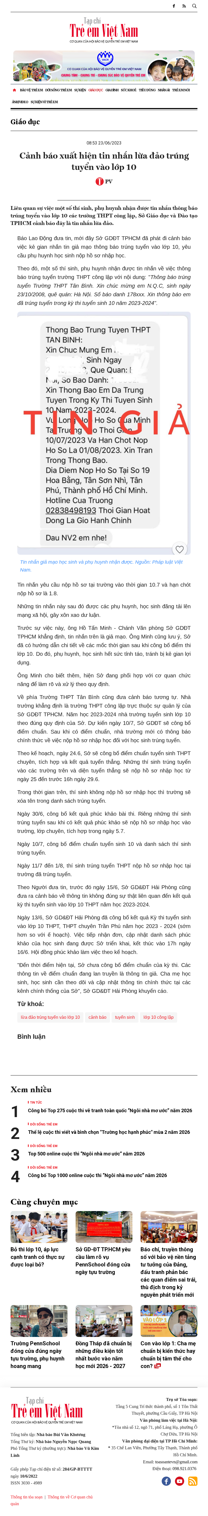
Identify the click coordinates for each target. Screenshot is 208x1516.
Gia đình (111, 90)
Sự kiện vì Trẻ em (44, 102)
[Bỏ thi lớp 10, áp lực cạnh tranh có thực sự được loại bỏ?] (39, 1227)
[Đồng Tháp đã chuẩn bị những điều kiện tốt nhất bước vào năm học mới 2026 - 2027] (104, 1321)
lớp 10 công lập (159, 1017)
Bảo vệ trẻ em (31, 90)
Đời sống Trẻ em (58, 90)
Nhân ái (164, 90)
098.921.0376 (185, 1468)
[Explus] (104, 1052)
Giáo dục (95, 90)
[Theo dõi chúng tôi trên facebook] (174, 6)
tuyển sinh (125, 1017)
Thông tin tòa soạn (27, 1497)
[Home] (15, 90)
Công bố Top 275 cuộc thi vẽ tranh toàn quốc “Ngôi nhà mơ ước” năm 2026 (110, 1110)
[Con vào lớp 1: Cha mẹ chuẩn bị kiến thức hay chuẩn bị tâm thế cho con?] (169, 1321)
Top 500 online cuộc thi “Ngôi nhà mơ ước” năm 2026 (86, 1154)
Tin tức (36, 1102)
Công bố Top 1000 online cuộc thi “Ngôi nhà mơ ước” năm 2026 (98, 1175)
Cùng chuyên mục (44, 1201)
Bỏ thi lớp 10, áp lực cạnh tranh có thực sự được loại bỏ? (37, 1257)
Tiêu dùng (147, 90)
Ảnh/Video (20, 102)
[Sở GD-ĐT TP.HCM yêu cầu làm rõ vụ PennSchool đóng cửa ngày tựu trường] (104, 1227)
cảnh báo (97, 1017)
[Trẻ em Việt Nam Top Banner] (104, 66)
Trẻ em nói (181, 90)
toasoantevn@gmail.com (176, 1462)
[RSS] (184, 6)
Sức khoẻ (128, 90)
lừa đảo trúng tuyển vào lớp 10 (50, 1017)
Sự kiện (80, 90)
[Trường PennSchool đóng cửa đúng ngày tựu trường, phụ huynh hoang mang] (39, 1321)
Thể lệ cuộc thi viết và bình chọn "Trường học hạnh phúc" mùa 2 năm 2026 (109, 1132)
